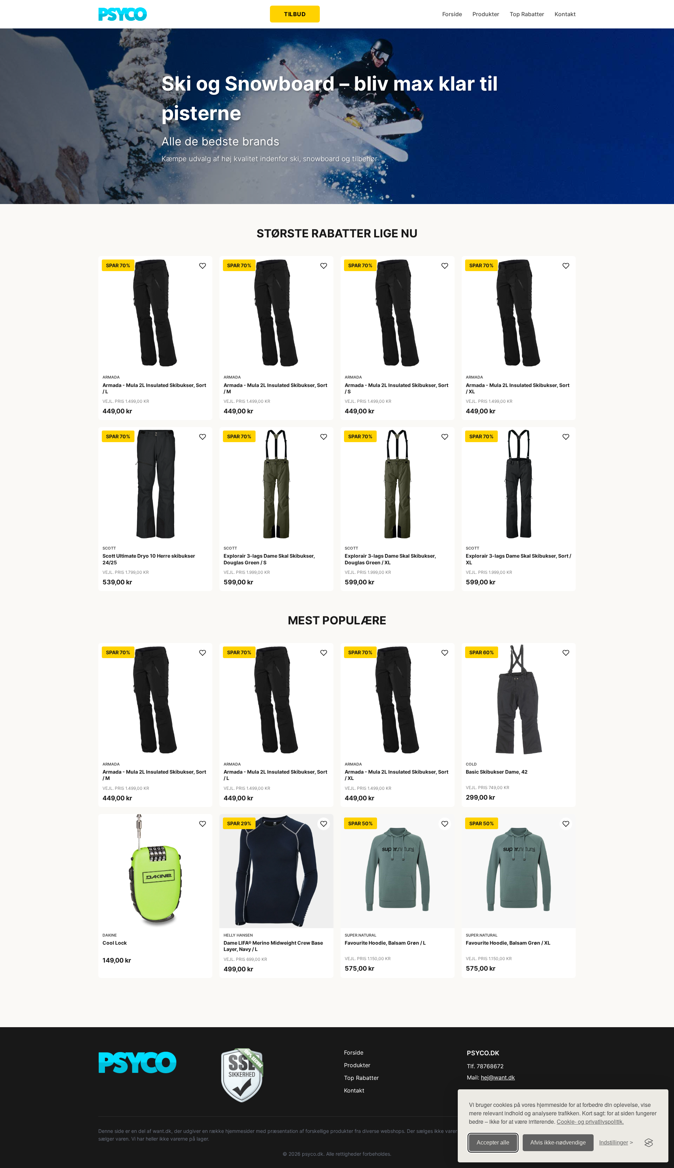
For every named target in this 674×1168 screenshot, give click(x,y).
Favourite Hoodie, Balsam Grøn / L (385, 943)
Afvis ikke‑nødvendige (558, 1143)
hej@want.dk (498, 1077)
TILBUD (295, 14)
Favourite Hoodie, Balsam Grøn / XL (508, 943)
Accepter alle (493, 1143)
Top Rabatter (527, 14)
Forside (452, 14)
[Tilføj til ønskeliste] (202, 266)
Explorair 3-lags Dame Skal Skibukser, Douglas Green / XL (390, 559)
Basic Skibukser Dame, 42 (497, 772)
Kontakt (565, 14)
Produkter (486, 14)
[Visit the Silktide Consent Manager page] (648, 1142)
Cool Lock (115, 943)
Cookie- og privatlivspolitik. (590, 1121)
